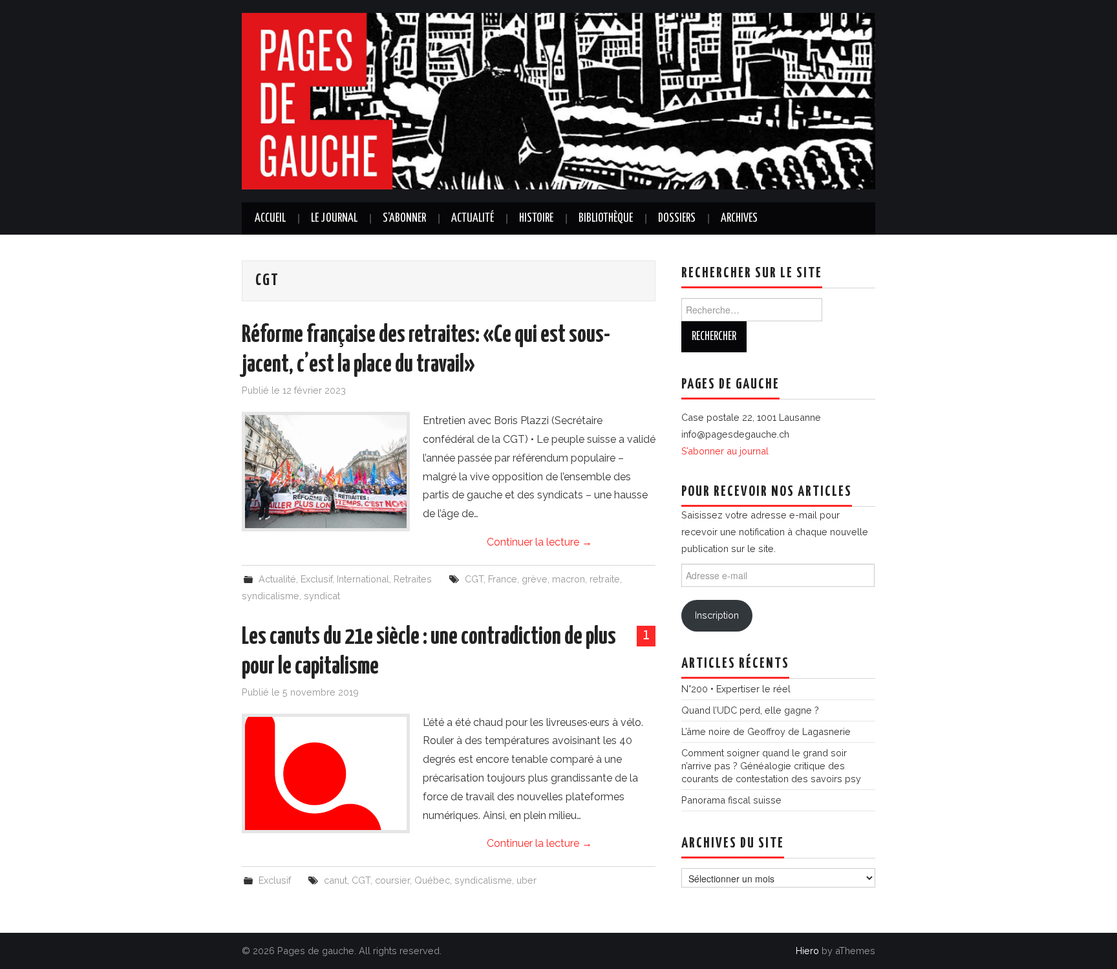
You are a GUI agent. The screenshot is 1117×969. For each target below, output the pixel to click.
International (363, 578)
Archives (739, 218)
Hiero (807, 950)
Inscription (717, 615)
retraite (605, 578)
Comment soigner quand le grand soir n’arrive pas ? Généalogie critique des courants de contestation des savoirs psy (771, 765)
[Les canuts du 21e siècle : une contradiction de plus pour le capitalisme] (326, 773)
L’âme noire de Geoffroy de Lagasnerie (766, 731)
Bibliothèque (606, 218)
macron (568, 578)
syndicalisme (270, 595)
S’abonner (404, 218)
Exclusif (316, 578)
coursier (392, 880)
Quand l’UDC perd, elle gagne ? (750, 710)
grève (535, 578)
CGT (474, 578)
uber (526, 880)
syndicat (322, 595)
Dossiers (677, 218)
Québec (432, 880)
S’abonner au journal (725, 450)
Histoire (536, 218)
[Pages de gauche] (558, 100)
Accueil (270, 218)
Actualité (472, 218)
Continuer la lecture (539, 542)
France (502, 578)
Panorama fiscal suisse (731, 799)
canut (335, 880)
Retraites (413, 578)
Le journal (334, 218)
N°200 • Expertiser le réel (736, 688)
